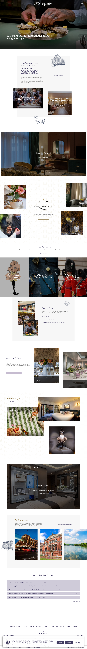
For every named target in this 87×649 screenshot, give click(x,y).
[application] (43, 641)
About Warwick (60, 626)
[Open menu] (3, 3)
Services (54, 468)
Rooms (33, 173)
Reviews (75, 626)
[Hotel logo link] (43, 633)
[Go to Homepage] (43, 4)
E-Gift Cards (39, 626)
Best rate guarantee (29, 626)
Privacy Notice (13, 647)
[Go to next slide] (25, 562)
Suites (42, 173)
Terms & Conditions (37, 647)
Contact (52, 626)
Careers (68, 626)
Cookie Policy (21, 647)
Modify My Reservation (15, 626)
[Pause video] (79, 40)
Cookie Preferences (6, 647)
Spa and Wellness (35, 468)
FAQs (46, 626)
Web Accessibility (29, 647)
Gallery (46, 468)
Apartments (52, 173)
